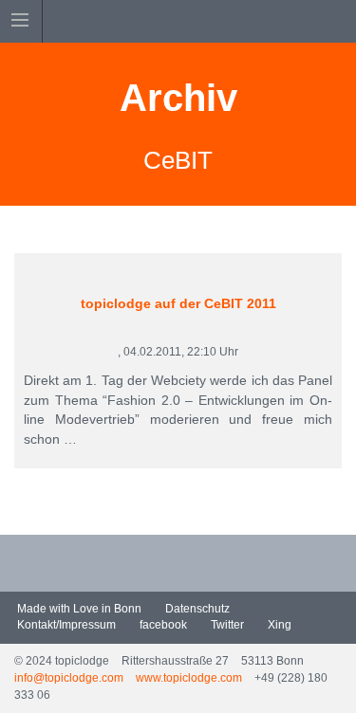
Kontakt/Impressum (65, 624)
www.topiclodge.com (189, 678)
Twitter (226, 624)
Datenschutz (196, 608)
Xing (278, 624)
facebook (162, 624)
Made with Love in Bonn (77, 608)
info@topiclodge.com (68, 678)
